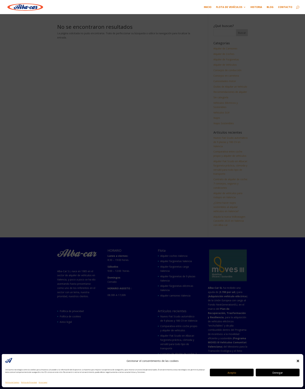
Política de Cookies (12, 382)
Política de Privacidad (29, 382)
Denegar (277, 372)
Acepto (232, 372)
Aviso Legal (43, 382)
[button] (298, 361)
